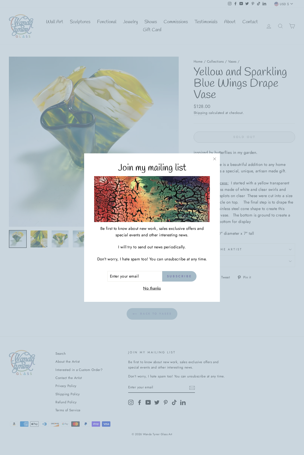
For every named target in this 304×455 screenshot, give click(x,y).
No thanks (152, 288)
